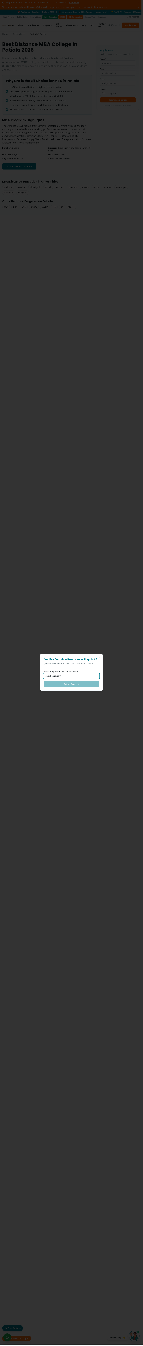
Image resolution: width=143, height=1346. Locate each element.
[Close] (99, 657)
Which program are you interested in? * (62, 671)
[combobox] (71, 676)
